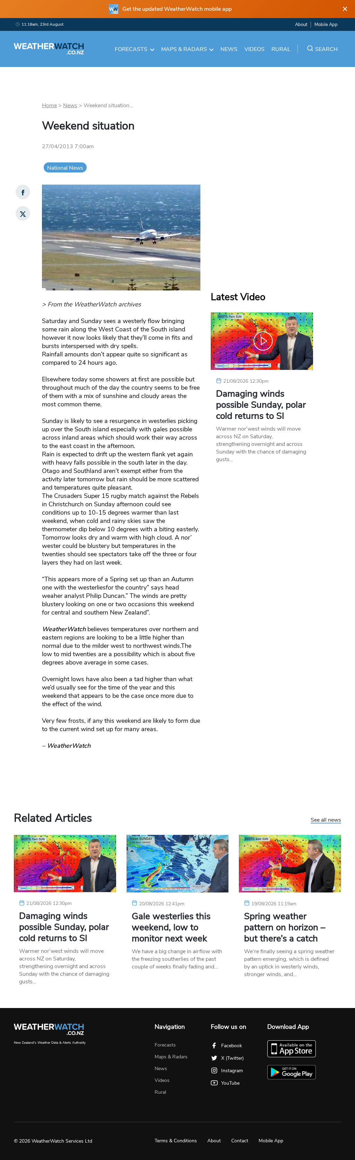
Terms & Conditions (176, 1140)
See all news (326, 820)
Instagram (232, 1070)
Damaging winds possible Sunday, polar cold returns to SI (261, 405)
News (228, 49)
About (301, 25)
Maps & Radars (184, 49)
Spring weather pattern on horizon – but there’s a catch (284, 927)
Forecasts (131, 49)
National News (65, 168)
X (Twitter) (232, 1058)
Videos (254, 49)
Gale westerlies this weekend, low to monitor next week (171, 927)
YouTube (230, 1083)
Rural (281, 49)
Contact (239, 1140)
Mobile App (326, 25)
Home (49, 105)
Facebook (231, 1045)
